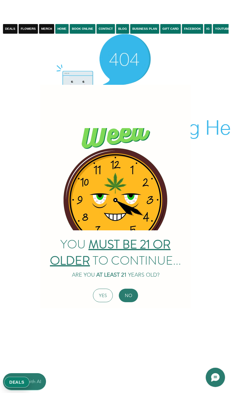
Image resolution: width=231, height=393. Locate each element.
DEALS (16, 382)
